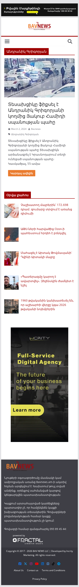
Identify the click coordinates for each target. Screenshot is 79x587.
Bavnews (36, 129)
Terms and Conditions (53, 570)
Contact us (32, 570)
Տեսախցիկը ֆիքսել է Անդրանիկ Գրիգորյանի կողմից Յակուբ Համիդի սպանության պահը (36, 113)
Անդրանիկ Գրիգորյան (25, 134)
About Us (19, 570)
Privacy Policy (39, 579)
